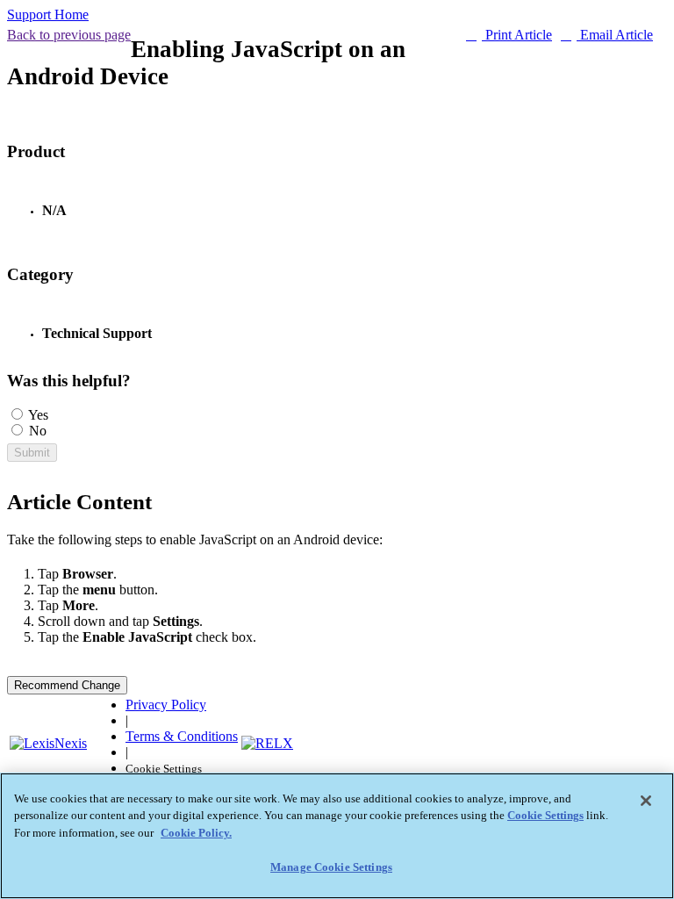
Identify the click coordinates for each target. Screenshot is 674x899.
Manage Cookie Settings (331, 867)
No (38, 430)
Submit (32, 452)
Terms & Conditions (181, 736)
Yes (38, 414)
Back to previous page (69, 34)
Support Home (48, 14)
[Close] (646, 800)
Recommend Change (67, 685)
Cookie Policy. (196, 832)
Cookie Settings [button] (163, 769)
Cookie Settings (545, 815)
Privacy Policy (165, 704)
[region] (337, 836)
